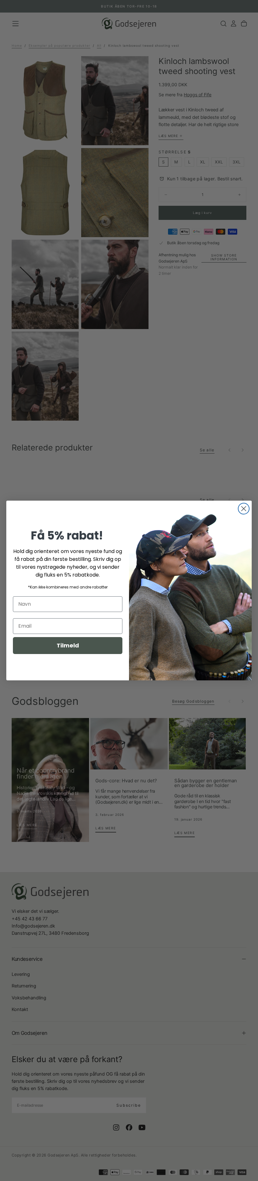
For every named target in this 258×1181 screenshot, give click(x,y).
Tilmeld (68, 645)
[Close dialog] (243, 508)
